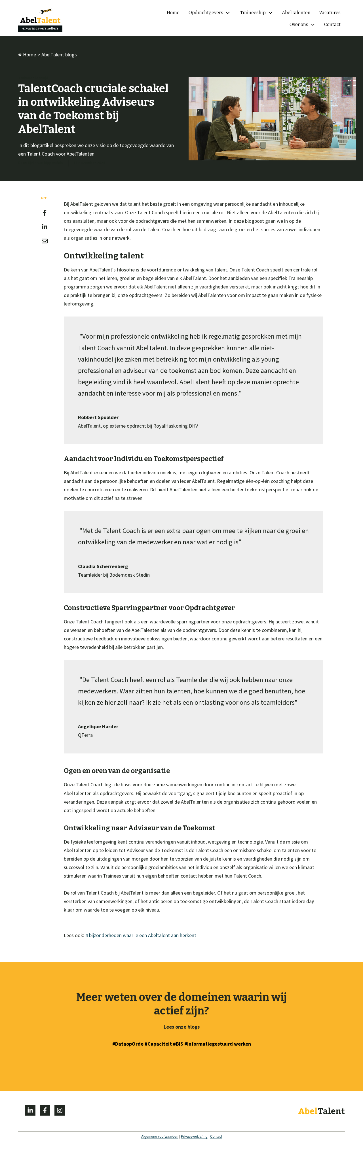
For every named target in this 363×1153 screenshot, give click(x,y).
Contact (216, 1136)
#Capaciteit (158, 1044)
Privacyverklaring (194, 1136)
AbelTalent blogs (59, 54)
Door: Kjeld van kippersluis (40, 162)
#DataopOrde (127, 1044)
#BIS (178, 1044)
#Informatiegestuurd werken (217, 1044)
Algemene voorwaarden (159, 1136)
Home (29, 54)
